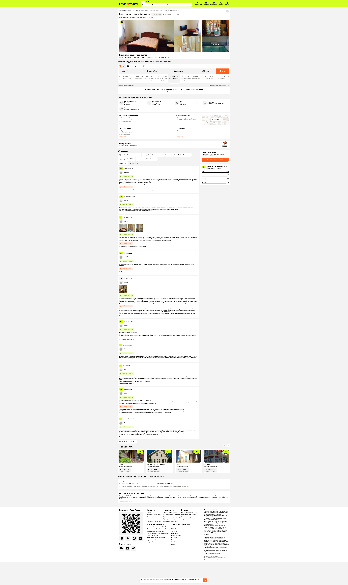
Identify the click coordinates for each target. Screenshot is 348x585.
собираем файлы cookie (150, 579)
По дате (121, 163)
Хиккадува (158, 540)
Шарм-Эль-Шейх (163, 533)
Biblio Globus (175, 529)
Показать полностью (125, 316)
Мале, (156, 537)
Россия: (149, 527)
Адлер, (159, 527)
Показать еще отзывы (127, 442)
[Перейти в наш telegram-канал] (133, 548)
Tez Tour (174, 542)
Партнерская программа (170, 519)
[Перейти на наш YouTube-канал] (127, 548)
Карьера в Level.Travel (153, 514)
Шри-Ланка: (151, 540)
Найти (222, 71)
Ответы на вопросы (187, 517)
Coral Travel (174, 531)
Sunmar (173, 540)
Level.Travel (174, 533)
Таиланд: (150, 531)
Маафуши (162, 537)
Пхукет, (155, 531)
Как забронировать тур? (189, 512)
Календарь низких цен (170, 512)
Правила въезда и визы (188, 514)
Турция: (149, 529)
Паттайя (161, 531)
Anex (172, 527)
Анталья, (162, 529)
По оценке (133, 163)
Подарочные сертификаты (171, 514)
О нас (149, 512)
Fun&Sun (174, 537)
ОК (205, 580)
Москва (167, 527)
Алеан (173, 544)
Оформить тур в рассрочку (171, 517)
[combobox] (208, 71)
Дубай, (153, 535)
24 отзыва (123, 151)
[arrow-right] (224, 445)
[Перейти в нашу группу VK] (121, 548)
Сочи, (154, 527)
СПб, (163, 527)
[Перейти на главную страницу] (129, 4)
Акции (183, 519)
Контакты (150, 519)
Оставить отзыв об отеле (215, 160)
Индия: (149, 542)
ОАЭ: (149, 535)
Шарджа (158, 535)
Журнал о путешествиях (170, 521)
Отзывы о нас (151, 517)
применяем (162, 579)
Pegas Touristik (176, 535)
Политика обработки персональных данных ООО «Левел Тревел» (215, 558)
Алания (167, 529)
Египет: (149, 533)
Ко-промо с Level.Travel (154, 521)
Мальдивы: (150, 537)
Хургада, (155, 533)
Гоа (153, 542)
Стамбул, (156, 529)
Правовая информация (211, 556)
